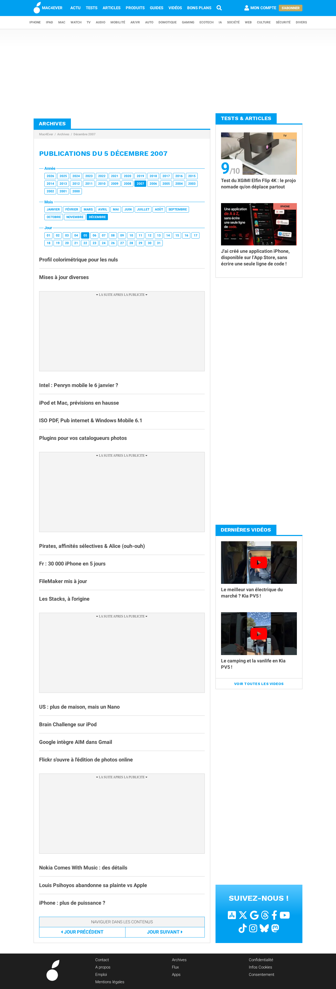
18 (48, 243)
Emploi (101, 974)
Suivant (163, 932)
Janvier (53, 209)
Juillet (143, 209)
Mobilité (118, 22)
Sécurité (283, 22)
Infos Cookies (260, 967)
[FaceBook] (274, 915)
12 (149, 235)
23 (94, 243)
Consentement (261, 974)
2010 (102, 184)
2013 (63, 184)
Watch (76, 22)
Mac (61, 22)
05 (85, 235)
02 (58, 235)
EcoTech (206, 22)
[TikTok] (243, 928)
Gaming (188, 22)
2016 (179, 176)
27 (122, 243)
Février (71, 209)
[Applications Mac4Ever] (232, 915)
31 (159, 243)
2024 (76, 176)
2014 (50, 184)
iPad (49, 22)
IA (220, 22)
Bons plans (199, 8)
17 (195, 235)
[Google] (254, 915)
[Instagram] (253, 928)
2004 (179, 184)
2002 (50, 191)
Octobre (54, 217)
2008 (127, 184)
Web (248, 22)
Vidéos (175, 8)
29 (140, 243)
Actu (75, 8)
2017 (166, 176)
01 (48, 235)
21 (76, 243)
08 (113, 235)
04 (76, 235)
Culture (264, 22)
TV (89, 22)
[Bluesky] (264, 928)
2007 (140, 184)
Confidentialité (261, 959)
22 (85, 243)
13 (159, 235)
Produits (135, 8)
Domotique (168, 22)
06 (94, 235)
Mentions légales (109, 982)
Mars (88, 209)
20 (67, 243)
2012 (76, 184)
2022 (102, 176)
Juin (128, 209)
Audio (100, 22)
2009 (114, 184)
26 (113, 243)
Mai (116, 209)
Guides (156, 8)
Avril (102, 209)
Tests (91, 8)
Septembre (178, 209)
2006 (153, 184)
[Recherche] (219, 8)
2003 (192, 184)
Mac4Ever (46, 134)
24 (104, 243)
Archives (63, 134)
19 (58, 243)
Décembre (97, 217)
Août (159, 209)
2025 (63, 176)
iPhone (35, 22)
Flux (175, 967)
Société (233, 22)
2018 (153, 176)
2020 (127, 176)
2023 (89, 176)
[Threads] (265, 915)
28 (131, 243)
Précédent (83, 932)
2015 (192, 176)
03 (67, 235)
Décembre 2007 (85, 134)
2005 (166, 184)
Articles (111, 8)
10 (131, 235)
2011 (89, 184)
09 (122, 235)
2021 (114, 176)
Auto (149, 22)
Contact (102, 959)
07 (104, 235)
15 (177, 235)
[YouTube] (285, 915)
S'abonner (291, 8)
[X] (243, 915)
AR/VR (135, 22)
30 (149, 243)
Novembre (74, 217)
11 (140, 235)
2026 (50, 176)
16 (186, 235)
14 (168, 235)
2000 (76, 191)
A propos (103, 967)
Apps (176, 974)
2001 (63, 191)
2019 (140, 176)
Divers (301, 22)
